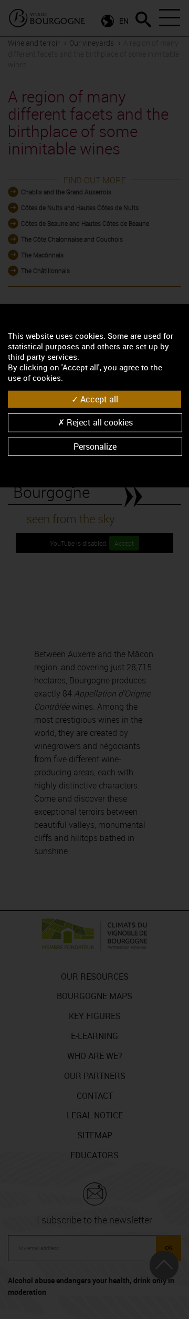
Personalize (95, 446)
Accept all (98, 399)
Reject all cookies (99, 422)
